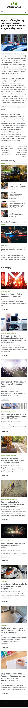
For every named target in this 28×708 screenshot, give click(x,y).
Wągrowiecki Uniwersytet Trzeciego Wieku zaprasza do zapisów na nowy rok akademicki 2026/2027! (13, 677)
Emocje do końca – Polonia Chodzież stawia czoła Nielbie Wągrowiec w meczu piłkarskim (21, 152)
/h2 (2, 671)
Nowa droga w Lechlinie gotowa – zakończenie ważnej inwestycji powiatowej (17, 186)
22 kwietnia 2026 (6, 253)
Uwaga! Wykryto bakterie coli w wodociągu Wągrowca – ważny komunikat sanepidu (13, 416)
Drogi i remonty (6, 171)
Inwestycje (3, 333)
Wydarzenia (7, 291)
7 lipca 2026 (13, 216)
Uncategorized (4, 581)
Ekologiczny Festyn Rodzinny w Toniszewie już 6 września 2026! (13, 384)
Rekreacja (8, 499)
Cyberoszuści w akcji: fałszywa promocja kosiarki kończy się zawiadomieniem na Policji (13, 249)
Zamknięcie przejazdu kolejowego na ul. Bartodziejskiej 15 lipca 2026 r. (17, 196)
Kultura (2, 291)
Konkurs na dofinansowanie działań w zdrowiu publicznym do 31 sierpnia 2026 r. (13, 630)
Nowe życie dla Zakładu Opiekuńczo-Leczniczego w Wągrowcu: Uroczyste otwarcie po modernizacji (13, 339)
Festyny (3, 379)
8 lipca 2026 (13, 207)
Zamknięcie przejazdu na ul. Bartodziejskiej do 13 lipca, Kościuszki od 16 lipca (17, 205)
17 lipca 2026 (13, 189)
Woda (10, 411)
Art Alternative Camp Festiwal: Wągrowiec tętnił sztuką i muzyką (13, 545)
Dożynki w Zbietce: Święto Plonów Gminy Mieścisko (11, 295)
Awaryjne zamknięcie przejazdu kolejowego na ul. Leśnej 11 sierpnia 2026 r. (14, 586)
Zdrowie (14, 333)
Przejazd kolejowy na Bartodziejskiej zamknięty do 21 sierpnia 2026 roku (12, 460)
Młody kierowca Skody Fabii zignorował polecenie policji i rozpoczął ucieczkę (7, 151)
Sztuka (6, 540)
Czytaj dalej (5, 309)
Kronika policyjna (4, 245)
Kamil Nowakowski (14, 31)
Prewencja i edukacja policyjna (8, 17)
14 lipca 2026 (13, 198)
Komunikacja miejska (5, 455)
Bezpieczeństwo (4, 411)
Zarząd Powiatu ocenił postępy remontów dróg (16, 213)
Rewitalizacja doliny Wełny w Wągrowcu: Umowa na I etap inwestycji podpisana (12, 504)
